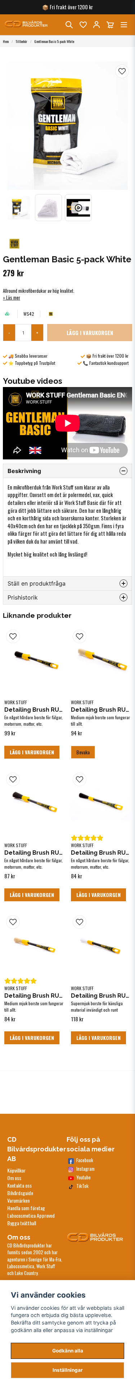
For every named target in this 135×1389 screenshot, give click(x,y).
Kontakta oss (19, 1185)
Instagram (85, 1168)
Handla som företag (26, 1208)
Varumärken (18, 1200)
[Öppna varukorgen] (110, 25)
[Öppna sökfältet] (69, 25)
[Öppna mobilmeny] (124, 25)
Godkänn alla (67, 1351)
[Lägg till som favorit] (83, 25)
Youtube (83, 1177)
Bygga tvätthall (21, 1223)
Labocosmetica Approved (31, 1215)
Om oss (14, 1178)
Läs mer (13, 297)
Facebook (84, 1160)
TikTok (82, 1186)
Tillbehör (21, 41)
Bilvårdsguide (20, 1193)
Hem (6, 41)
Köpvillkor (16, 1170)
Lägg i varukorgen (32, 752)
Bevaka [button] (83, 752)
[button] (122, 71)
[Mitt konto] (96, 25)
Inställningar (68, 1370)
